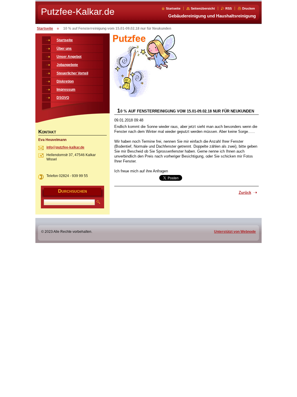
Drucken (248, 8)
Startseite (173, 8)
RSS (228, 8)
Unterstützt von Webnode (235, 231)
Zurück (245, 192)
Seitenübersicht (203, 8)
